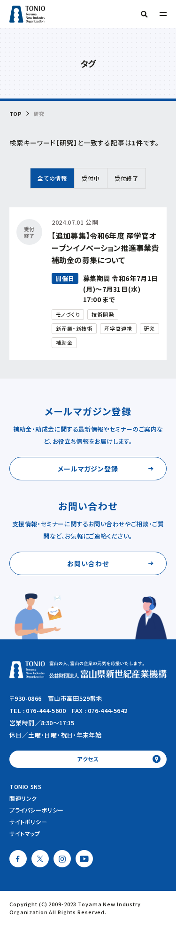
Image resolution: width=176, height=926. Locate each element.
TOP (15, 113)
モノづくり (68, 314)
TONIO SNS (25, 786)
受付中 (91, 178)
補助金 (64, 342)
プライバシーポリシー (36, 810)
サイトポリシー (28, 822)
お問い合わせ (88, 563)
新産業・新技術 (74, 328)
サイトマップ (24, 833)
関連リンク (23, 798)
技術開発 (103, 314)
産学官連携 (118, 328)
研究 (149, 328)
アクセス (88, 759)
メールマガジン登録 (88, 468)
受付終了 (126, 178)
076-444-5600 (46, 710)
